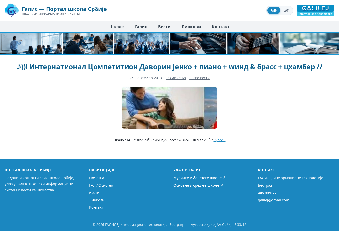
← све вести (199, 78)
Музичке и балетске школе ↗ (199, 177)
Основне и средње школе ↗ (198, 185)
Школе (116, 26)
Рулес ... (220, 140)
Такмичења (176, 78)
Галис (141, 26)
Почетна (96, 177)
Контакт (221, 26)
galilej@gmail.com (273, 199)
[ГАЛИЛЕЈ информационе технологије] (315, 10)
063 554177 (267, 192)
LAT (286, 10)
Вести (164, 26)
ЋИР (274, 10)
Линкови (191, 26)
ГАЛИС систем (101, 185)
